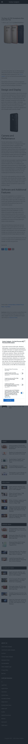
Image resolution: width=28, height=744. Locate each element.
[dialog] (14, 372)
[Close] (24, 341)
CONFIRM (9, 400)
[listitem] (14, 370)
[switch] (22, 373)
